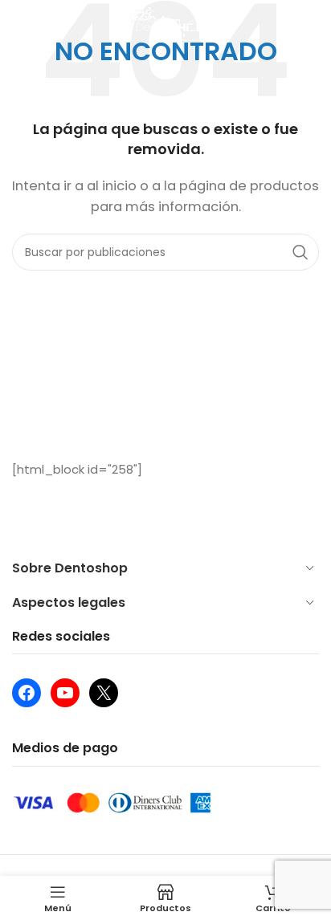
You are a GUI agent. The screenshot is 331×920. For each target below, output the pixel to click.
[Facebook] (26, 692)
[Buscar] (311, 24)
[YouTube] (65, 692)
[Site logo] (166, 22)
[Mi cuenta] (20, 24)
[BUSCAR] (300, 252)
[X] (103, 692)
